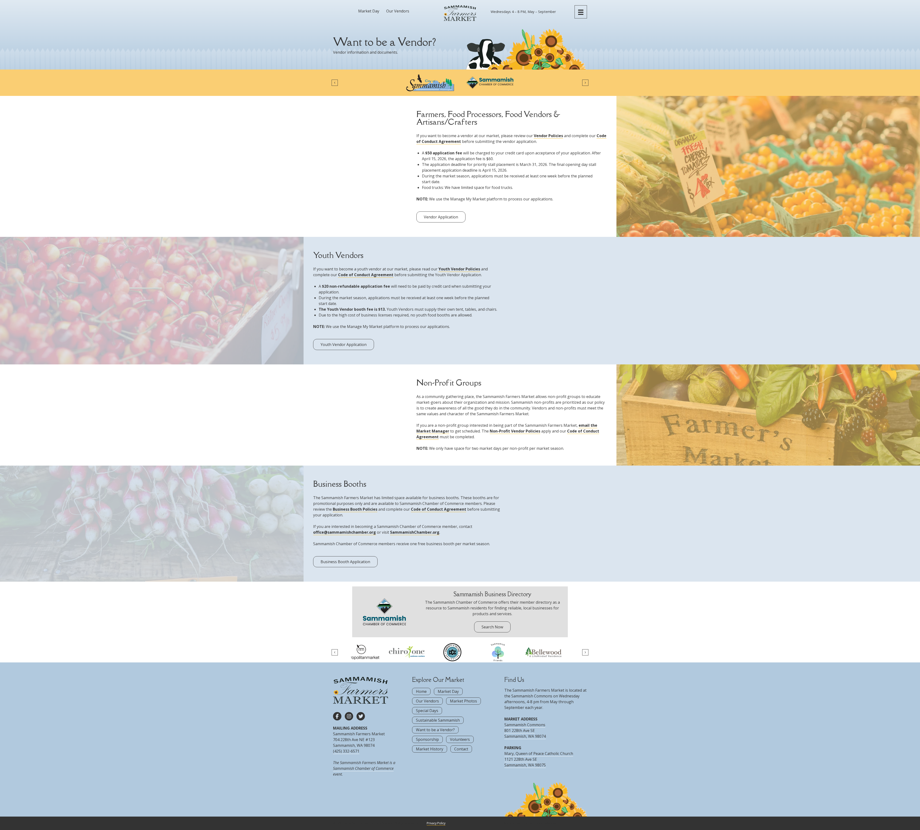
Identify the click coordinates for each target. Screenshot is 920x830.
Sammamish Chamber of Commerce (363, 768)
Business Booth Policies (355, 509)
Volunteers (460, 739)
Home (421, 691)
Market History (429, 749)
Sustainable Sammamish (438, 720)
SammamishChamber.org (414, 532)
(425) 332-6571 (346, 751)
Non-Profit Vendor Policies (515, 431)
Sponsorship (427, 739)
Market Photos (463, 701)
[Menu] (581, 11)
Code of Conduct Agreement (365, 274)
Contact (461, 749)
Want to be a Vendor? (435, 729)
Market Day (368, 11)
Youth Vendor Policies (459, 269)
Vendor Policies (548, 135)
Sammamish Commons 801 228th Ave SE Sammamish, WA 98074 (525, 730)
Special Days (427, 710)
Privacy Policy (436, 823)
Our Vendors (397, 11)
